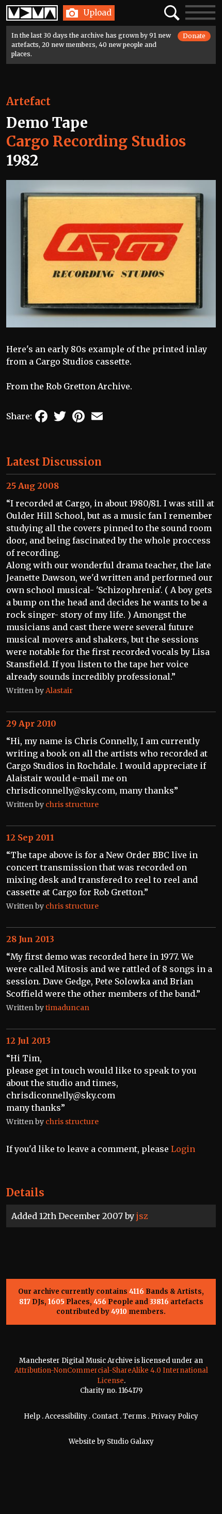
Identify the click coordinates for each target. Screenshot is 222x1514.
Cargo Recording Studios (96, 141)
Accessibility (66, 1416)
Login (183, 1149)
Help (32, 1416)
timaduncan (67, 1007)
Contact (105, 1416)
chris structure (72, 804)
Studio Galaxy (130, 1441)
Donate (194, 36)
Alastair (59, 690)
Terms (134, 1416)
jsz (142, 1216)
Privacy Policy (174, 1416)
